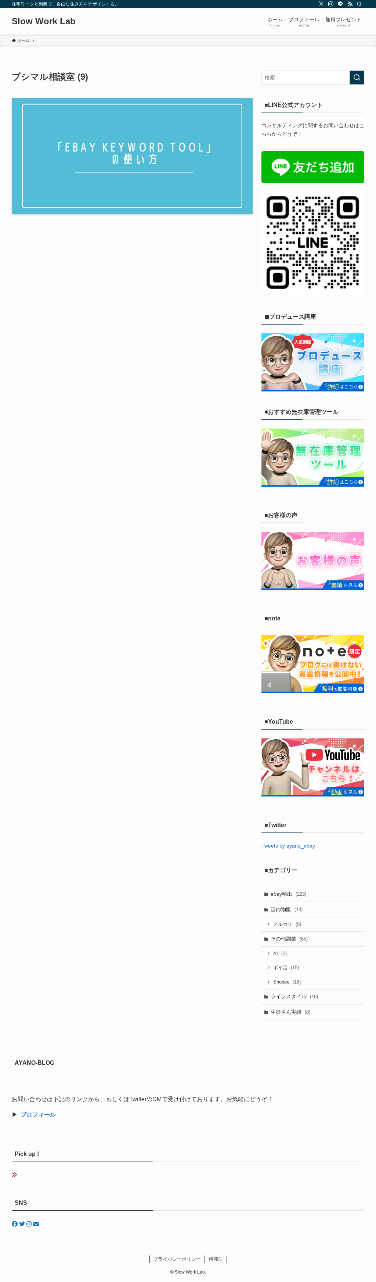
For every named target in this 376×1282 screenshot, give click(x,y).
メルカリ (287, 924)
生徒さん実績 (290, 1012)
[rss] (350, 4)
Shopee (287, 982)
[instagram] (331, 4)
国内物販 (287, 909)
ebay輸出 (288, 894)
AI (280, 953)
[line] (340, 4)
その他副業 (289, 939)
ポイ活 (286, 967)
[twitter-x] (321, 4)
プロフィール (38, 1114)
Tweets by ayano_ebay (288, 846)
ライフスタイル (294, 996)
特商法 (216, 1259)
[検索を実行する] (357, 78)
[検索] (359, 4)
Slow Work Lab (44, 21)
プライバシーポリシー (177, 1259)
